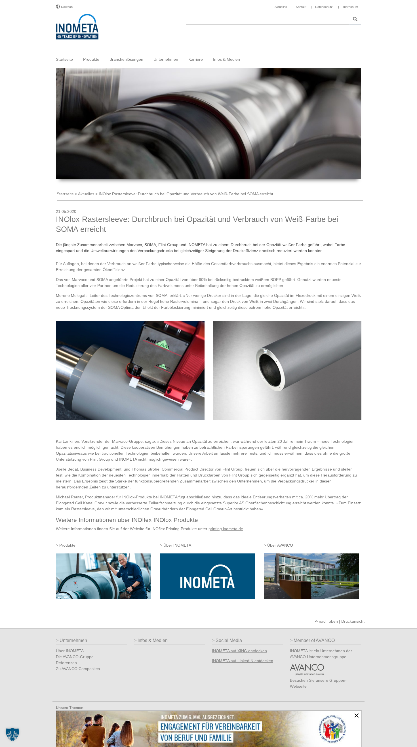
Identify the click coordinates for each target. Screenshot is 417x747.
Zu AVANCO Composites (78, 668)
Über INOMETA (70, 651)
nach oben (328, 621)
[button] (12, 734)
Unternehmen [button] (165, 59)
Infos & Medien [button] (226, 59)
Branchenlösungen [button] (126, 59)
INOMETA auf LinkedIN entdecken (242, 660)
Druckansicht (353, 621)
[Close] (356, 715)
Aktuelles (86, 194)
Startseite (64, 59)
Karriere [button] (195, 59)
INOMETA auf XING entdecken (239, 651)
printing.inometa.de (225, 528)
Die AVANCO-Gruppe (75, 656)
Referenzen (66, 662)
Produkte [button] (91, 59)
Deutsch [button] (67, 7)
